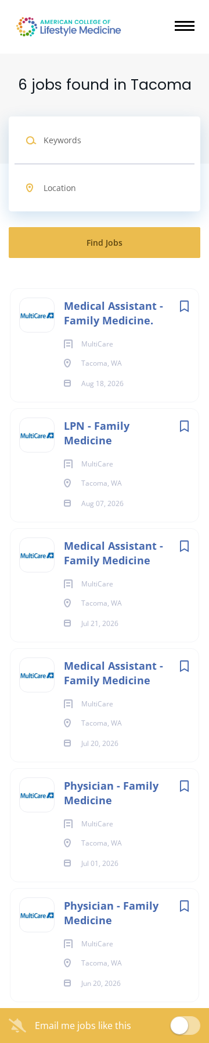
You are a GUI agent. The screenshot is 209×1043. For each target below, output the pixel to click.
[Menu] (184, 26)
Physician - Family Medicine (111, 793)
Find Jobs (104, 242)
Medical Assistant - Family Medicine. (113, 313)
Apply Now (104, 258)
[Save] (184, 306)
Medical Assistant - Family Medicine (113, 553)
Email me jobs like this (83, 1025)
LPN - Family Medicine (96, 433)
